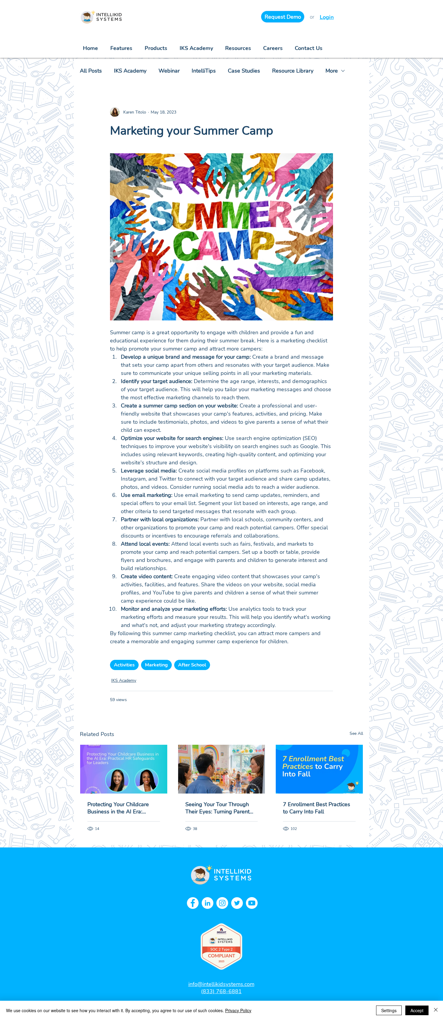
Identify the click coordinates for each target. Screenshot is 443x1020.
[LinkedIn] (207, 903)
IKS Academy (130, 70)
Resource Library (292, 70)
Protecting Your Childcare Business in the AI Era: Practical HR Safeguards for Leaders (121, 808)
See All (356, 733)
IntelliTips (204, 70)
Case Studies (244, 70)
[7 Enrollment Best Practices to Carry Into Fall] (319, 769)
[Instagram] (222, 903)
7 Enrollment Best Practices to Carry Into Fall (316, 808)
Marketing (156, 665)
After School (192, 665)
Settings (389, 1010)
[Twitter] (237, 903)
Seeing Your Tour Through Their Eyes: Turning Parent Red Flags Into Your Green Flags (217, 808)
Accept (416, 1010)
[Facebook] (193, 903)
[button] (238, 48)
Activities (124, 665)
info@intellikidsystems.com (221, 984)
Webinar (169, 70)
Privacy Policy (238, 1010)
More (331, 70)
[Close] (435, 1010)
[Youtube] (252, 903)
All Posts (91, 70)
